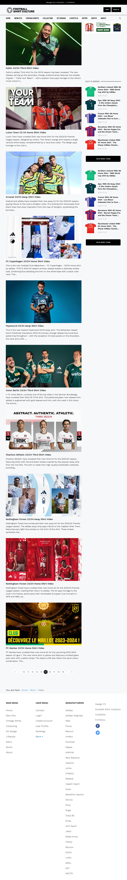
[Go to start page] (15, 672)
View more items (103, 159)
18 (58, 672)
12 (32, 672)
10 (24, 672)
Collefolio (71, 2)
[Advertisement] (103, 56)
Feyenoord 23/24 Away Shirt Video (25, 325)
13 (37, 672)
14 (41, 672)
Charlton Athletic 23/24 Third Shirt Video (28, 454)
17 (54, 672)
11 (28, 672)
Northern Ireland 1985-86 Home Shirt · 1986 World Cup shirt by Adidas (109, 89)
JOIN (107, 9)
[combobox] (120, 18)
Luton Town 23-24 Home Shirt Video (26, 132)
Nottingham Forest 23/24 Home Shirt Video (30, 583)
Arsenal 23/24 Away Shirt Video (23, 197)
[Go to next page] (67, 672)
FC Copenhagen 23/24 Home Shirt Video (28, 261)
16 (50, 672)
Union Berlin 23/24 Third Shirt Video (26, 390)
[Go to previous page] (20, 672)
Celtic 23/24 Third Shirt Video (22, 68)
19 (63, 672)
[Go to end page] (72, 672)
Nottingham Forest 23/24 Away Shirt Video (29, 519)
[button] (44, 736)
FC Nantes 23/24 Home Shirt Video (25, 648)
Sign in (116, 9)
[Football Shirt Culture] (20, 10)
